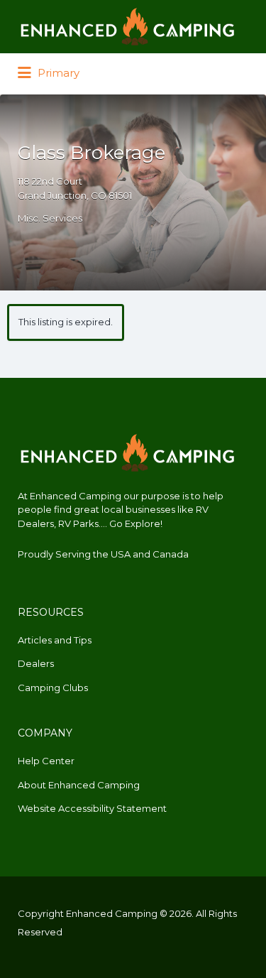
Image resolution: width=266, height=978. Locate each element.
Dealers (36, 663)
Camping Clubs (53, 687)
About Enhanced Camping (79, 784)
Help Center (46, 760)
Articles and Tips (55, 640)
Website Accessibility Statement (92, 808)
